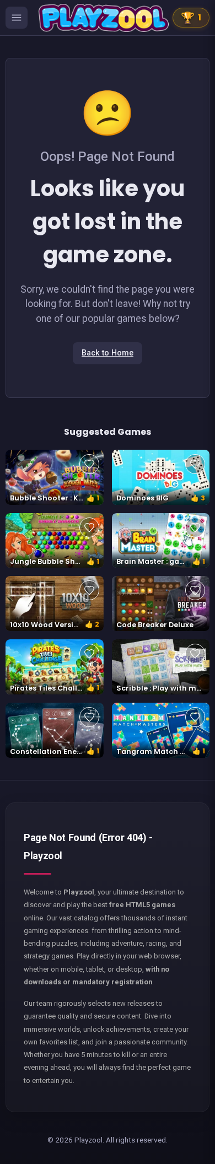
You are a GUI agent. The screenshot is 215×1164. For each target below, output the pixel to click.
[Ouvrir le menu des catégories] (17, 18)
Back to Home (107, 353)
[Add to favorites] (89, 464)
